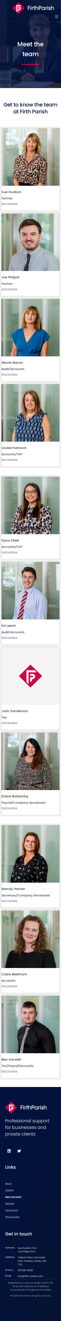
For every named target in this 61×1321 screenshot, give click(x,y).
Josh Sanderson (14, 711)
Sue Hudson (11, 192)
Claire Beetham (14, 974)
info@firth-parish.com (30, 1276)
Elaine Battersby (14, 796)
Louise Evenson (14, 448)
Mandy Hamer (13, 889)
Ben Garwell (11, 1059)
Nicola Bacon (12, 362)
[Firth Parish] (33, 8)
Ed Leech (8, 625)
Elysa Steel (10, 540)
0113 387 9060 (25, 1270)
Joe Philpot (10, 277)
